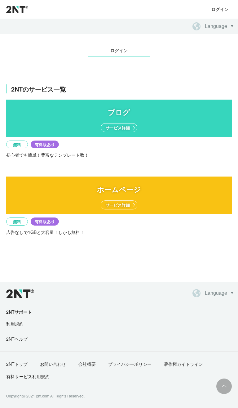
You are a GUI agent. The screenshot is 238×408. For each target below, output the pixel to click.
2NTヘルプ (17, 339)
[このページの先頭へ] (224, 386)
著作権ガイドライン (183, 364)
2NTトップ (17, 364)
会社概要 (87, 364)
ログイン (220, 9)
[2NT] (17, 9)
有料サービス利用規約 (28, 376)
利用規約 (15, 324)
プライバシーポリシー (130, 364)
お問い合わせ (53, 364)
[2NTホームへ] (16, 293)
